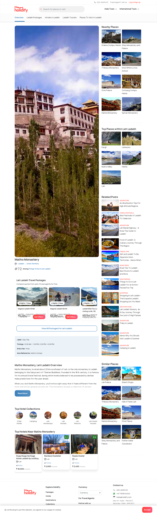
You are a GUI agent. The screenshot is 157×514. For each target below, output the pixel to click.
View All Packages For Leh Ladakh (57, 328)
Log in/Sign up (134, 2)
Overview (19, 17)
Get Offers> (39, 317)
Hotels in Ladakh (52, 17)
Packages (50, 492)
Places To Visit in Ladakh (90, 17)
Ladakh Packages (34, 17)
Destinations (51, 500)
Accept (147, 509)
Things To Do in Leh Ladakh (39, 269)
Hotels (48, 496)
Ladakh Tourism (70, 17)
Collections (50, 504)
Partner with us (84, 503)
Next (94, 302)
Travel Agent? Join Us (118, 2)
